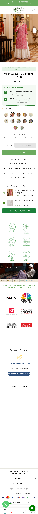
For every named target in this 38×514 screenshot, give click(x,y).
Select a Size (19, 134)
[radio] (6, 114)
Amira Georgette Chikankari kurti (25, 190)
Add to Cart (8, 464)
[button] (32, 508)
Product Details (19, 159)
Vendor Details (19, 164)
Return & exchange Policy (19, 168)
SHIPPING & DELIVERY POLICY (19, 173)
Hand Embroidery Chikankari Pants (25, 200)
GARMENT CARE (19, 178)
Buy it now (19, 153)
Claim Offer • (19, 211)
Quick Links (18, 484)
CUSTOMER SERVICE (18, 489)
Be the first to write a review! (19, 374)
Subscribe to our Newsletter (18, 472)
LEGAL (18, 478)
